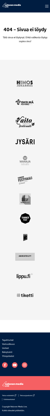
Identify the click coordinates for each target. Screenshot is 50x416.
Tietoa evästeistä (8, 395)
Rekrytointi (7, 352)
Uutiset (5, 348)
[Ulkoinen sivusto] (25, 85)
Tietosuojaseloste (26, 395)
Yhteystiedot (8, 356)
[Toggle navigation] (46, 6)
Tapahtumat (8, 340)
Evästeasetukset (9, 399)
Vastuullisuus (8, 344)
